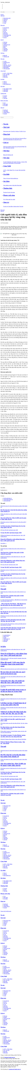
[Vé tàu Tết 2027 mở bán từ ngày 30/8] (9, 530)
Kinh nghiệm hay (7, 84)
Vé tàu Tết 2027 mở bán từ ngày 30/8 (11, 532)
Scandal (5, 43)
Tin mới (3, 589)
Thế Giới (2, 15)
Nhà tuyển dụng (6, 66)
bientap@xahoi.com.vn (9, 1057)
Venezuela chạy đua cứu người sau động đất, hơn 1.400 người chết (12, 681)
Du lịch (4, 97)
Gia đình (2, 79)
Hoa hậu (5, 45)
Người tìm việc (6, 62)
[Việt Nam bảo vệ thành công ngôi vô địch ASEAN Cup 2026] (14, 549)
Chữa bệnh (5, 90)
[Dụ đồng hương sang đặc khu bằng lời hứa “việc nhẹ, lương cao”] (14, 724)
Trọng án (5, 32)
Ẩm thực (5, 95)
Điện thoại (5, 77)
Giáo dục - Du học (7, 65)
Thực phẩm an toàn (7, 88)
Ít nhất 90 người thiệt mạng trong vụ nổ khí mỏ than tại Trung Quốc (13, 690)
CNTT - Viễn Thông (7, 73)
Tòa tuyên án (6, 27)
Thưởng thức (3, 93)
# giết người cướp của (8, 499)
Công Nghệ (3, 71)
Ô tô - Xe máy (6, 74)
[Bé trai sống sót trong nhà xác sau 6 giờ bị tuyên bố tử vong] (14, 668)
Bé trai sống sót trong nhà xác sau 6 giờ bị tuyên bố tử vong (13, 673)
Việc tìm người (6, 68)
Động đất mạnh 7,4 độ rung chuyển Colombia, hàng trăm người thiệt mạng (13, 664)
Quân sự (5, 20)
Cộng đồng (5, 111)
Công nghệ (5, 640)
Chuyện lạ (5, 19)
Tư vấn (4, 61)
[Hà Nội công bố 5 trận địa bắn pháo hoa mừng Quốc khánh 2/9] (14, 507)
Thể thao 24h (6, 56)
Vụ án (4, 23)
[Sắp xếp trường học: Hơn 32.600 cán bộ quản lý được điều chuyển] (14, 515)
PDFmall (5, 641)
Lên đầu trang (8, 911)
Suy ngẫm (5, 105)
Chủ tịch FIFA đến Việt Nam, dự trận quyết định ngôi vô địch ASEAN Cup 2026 (13, 628)
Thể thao (2, 53)
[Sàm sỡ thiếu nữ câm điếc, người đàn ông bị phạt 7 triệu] (13, 716)
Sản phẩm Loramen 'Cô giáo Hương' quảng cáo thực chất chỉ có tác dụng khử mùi (13, 735)
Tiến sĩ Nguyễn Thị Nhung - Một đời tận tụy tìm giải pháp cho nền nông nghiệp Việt (13, 604)
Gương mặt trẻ (6, 112)
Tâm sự (5, 81)
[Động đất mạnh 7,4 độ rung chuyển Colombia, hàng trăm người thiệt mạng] (14, 659)
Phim (4, 47)
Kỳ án (4, 31)
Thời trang (5, 49)
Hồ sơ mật (5, 33)
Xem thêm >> (4, 543)
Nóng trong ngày (7, 18)
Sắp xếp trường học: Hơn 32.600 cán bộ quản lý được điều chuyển (13, 764)
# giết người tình (6, 500)
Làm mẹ (5, 82)
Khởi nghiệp (6, 67)
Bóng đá (5, 55)
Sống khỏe (5, 91)
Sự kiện (3, 646)
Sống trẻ (2, 107)
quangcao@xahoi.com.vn (15, 1069)
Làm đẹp (5, 50)
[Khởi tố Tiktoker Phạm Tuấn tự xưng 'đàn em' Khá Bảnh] (13, 739)
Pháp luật (3, 25)
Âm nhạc (5, 48)
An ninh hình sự (6, 635)
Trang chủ (3, 911)
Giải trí (2, 39)
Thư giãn (5, 98)
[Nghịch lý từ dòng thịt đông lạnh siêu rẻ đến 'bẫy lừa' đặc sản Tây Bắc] (14, 617)
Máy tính (5, 75)
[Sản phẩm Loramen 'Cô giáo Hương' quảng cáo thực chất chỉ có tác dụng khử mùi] (14, 732)
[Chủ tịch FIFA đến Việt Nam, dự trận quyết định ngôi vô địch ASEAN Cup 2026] (14, 625)
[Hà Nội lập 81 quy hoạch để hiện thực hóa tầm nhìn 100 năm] (14, 609)
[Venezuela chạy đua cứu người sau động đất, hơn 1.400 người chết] (14, 677)
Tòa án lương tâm (7, 35)
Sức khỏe (3, 86)
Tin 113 (5, 28)
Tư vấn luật (5, 36)
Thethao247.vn (6, 638)
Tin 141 (5, 37)
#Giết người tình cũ (7, 498)
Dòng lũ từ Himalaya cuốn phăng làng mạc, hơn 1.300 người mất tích (13, 539)
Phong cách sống (4, 100)
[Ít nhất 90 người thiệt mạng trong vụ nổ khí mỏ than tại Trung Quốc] (14, 686)
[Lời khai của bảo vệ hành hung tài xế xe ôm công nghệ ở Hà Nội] (14, 523)
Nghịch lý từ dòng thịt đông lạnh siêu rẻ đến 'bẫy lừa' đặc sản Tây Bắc (13, 620)
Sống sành (5, 104)
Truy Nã (5, 30)
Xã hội (4, 637)
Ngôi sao (5, 42)
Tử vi (4, 102)
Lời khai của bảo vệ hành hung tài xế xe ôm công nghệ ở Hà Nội (13, 704)
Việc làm (2, 59)
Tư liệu (4, 21)
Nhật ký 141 (6, 636)
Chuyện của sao (6, 44)
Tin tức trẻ (5, 110)
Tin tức (2, 14)
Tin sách (5, 113)
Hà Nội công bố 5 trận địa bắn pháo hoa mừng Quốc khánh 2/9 (13, 755)
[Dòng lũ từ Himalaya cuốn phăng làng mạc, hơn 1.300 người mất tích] (14, 536)
